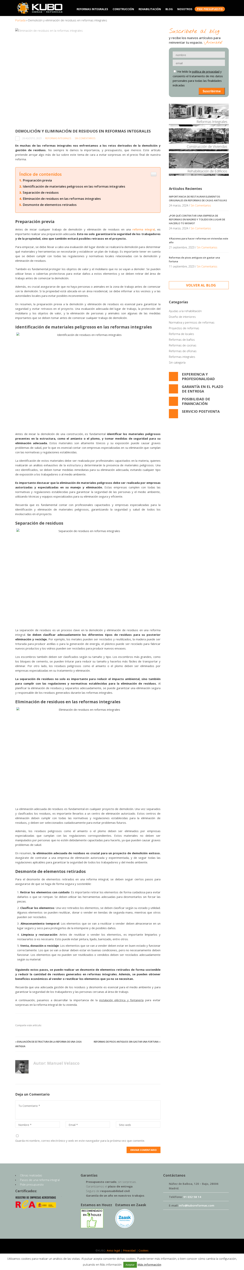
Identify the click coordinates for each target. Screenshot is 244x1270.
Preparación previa (37, 180)
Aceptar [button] (130, 1264)
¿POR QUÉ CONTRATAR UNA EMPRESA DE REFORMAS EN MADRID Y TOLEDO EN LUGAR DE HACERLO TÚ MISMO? (197, 219)
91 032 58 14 (192, 1197)
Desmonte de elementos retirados (50, 204)
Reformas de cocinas (182, 345)
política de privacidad (205, 71)
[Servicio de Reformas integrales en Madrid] (199, 116)
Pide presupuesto (32, 1184)
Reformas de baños (182, 339)
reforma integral (143, 229)
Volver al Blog (201, 285)
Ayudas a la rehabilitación (185, 311)
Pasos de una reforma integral (40, 1180)
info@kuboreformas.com (196, 1205)
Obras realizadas (31, 1175)
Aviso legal (113, 1250)
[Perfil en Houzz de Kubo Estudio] (92, 1227)
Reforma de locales (181, 334)
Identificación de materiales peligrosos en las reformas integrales (74, 186)
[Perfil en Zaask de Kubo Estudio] (124, 1227)
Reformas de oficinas (183, 351)
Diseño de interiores (182, 317)
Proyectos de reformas (184, 328)
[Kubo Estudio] (39, 12)
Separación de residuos (41, 192)
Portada (20, 20)
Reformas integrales (58, 138)
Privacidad (129, 1250)
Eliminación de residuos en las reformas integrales (62, 198)
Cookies (143, 1250)
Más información (149, 1264)
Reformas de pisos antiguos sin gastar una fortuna (126, 1041)
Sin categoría (177, 362)
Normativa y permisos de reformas (191, 322)
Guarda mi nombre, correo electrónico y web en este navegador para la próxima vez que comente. (80, 1140)
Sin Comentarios (85, 138)
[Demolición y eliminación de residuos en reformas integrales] (88, 76)
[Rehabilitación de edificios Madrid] (199, 164)
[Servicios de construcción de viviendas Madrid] (199, 140)
